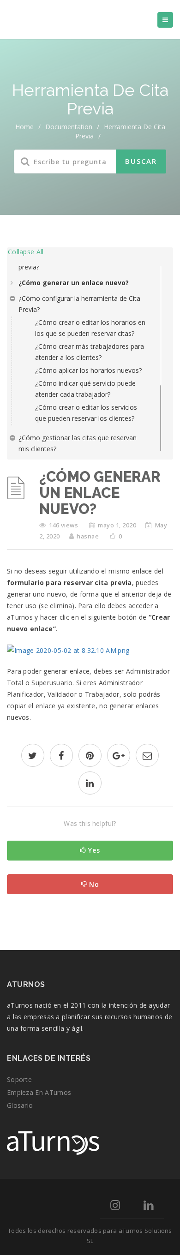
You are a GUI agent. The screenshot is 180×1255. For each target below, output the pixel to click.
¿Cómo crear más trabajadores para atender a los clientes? (89, 352)
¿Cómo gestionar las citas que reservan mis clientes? (77, 443)
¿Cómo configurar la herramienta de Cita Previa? (79, 304)
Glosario (20, 1105)
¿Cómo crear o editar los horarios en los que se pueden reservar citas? (90, 328)
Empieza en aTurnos (39, 1092)
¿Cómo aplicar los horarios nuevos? (88, 370)
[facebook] (61, 756)
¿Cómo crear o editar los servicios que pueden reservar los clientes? (86, 413)
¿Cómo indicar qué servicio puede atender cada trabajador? (85, 389)
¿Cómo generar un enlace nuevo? (73, 282)
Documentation (68, 126)
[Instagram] (115, 1206)
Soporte (19, 1079)
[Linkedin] (148, 1206)
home (24, 126)
